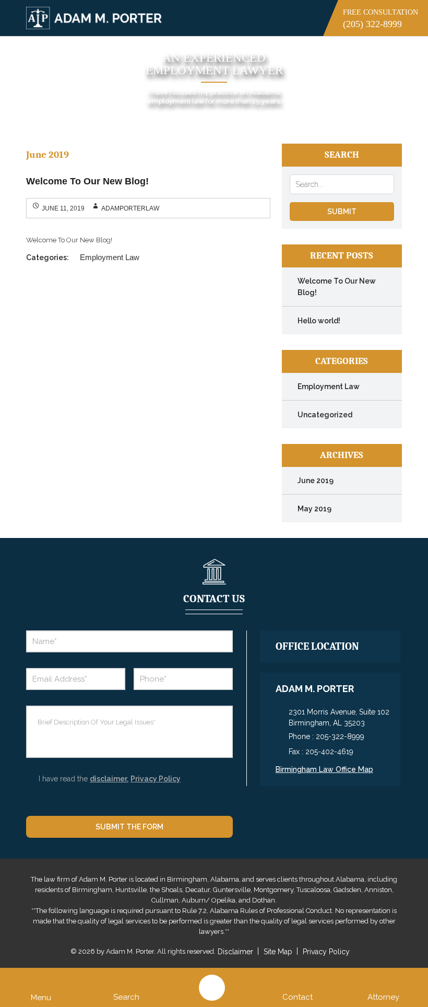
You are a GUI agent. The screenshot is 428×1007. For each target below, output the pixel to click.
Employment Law (109, 257)
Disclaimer (235, 951)
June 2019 (316, 480)
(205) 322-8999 (372, 24)
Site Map (278, 951)
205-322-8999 (340, 736)
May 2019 (314, 509)
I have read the (110, 779)
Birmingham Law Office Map (324, 769)
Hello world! (319, 321)
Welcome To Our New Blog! (87, 181)
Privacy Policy (155, 779)
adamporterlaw (130, 208)
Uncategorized (325, 415)
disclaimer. (109, 779)
